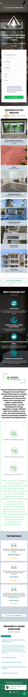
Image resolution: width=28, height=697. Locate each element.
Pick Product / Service (10, 55)
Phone (6, 80)
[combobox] (14, 57)
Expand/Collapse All (6, 636)
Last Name (7, 67)
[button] (1, 3)
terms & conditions (16, 86)
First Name (7, 61)
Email (6, 74)
